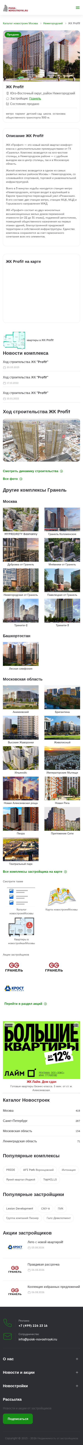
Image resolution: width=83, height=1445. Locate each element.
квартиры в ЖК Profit (40, 340)
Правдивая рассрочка (43, 1264)
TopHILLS (50, 1179)
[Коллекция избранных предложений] (12, 1292)
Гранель (35, 98)
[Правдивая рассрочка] (12, 1269)
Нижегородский (53, 23)
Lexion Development (19, 1208)
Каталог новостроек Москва (20, 23)
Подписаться (18, 1419)
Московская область (17, 1131)
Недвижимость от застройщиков (57, 1438)
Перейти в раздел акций (23, 1004)
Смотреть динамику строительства (30, 471)
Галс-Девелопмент (59, 1218)
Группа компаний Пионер (22, 1218)
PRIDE (10, 1170)
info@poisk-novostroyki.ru (38, 1339)
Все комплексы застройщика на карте (32, 871)
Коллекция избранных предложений (54, 1287)
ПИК (60, 1208)
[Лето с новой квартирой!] (12, 1247)
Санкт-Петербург (15, 1121)
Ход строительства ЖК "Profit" (25, 362)
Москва (8, 1110)
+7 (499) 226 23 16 (33, 1326)
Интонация (69, 1170)
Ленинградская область (20, 1141)
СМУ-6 (45, 1208)
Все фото (10, 479)
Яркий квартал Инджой (20, 1179)
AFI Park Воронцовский (38, 1170)
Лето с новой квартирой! (45, 1242)
